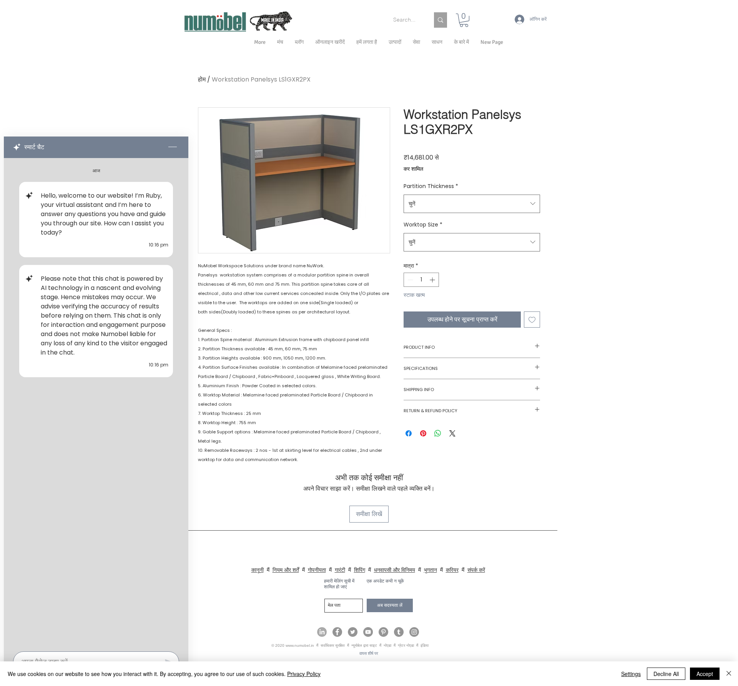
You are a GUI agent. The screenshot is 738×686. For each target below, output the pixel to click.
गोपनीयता (317, 570)
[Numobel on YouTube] (368, 632)
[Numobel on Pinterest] (383, 632)
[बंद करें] (728, 674)
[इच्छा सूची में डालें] (532, 319)
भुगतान (430, 570)
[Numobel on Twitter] (352, 632)
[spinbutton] (421, 279)
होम (202, 79)
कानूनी (257, 570)
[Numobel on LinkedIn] (322, 632)
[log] (96, 402)
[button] (461, 42)
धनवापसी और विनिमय (394, 570)
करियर (452, 570)
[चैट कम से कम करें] (172, 147)
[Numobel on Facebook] (337, 632)
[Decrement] (409, 279)
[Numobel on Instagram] (414, 632)
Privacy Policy (304, 674)
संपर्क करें (476, 570)
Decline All (666, 674)
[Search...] (440, 20)
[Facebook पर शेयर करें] (408, 433)
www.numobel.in (300, 645)
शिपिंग (359, 570)
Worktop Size (423, 224)
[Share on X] (452, 433)
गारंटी (340, 570)
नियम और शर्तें (286, 570)
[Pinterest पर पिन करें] (423, 433)
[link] (464, 20)
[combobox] (472, 204)
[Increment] (433, 279)
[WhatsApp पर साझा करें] (437, 433)
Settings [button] (631, 674)
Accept (704, 674)
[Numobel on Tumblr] (399, 632)
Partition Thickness (431, 186)
